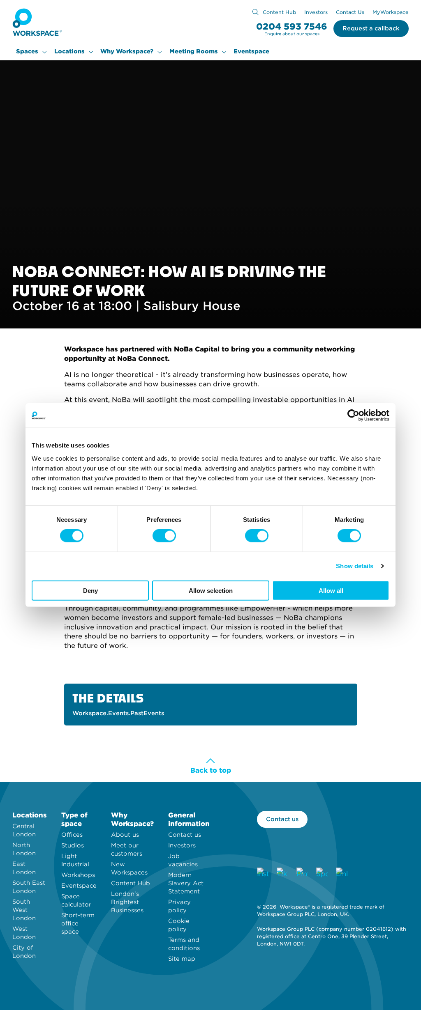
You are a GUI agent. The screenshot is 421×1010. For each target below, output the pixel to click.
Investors (316, 12)
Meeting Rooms (193, 51)
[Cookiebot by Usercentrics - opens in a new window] (353, 415)
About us (125, 834)
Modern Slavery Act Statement (186, 883)
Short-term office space (78, 923)
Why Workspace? (126, 51)
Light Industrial (75, 860)
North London (24, 849)
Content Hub (279, 12)
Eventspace (251, 51)
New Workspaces (129, 868)
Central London (24, 830)
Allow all (331, 590)
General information (189, 819)
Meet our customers (126, 849)
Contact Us (350, 12)
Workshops (78, 875)
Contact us (184, 834)
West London (24, 932)
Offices (72, 834)
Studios (72, 845)
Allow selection (211, 590)
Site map (181, 958)
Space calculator (76, 900)
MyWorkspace (390, 12)
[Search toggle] (255, 12)
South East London (28, 886)
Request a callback (371, 28)
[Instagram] (262, 873)
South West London (24, 909)
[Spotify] (322, 873)
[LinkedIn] (341, 873)
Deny (90, 590)
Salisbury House (192, 306)
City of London (24, 951)
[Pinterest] (302, 873)
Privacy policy (179, 906)
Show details (354, 565)
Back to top (210, 770)
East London (24, 868)
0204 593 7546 (291, 26)
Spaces (27, 51)
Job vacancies (183, 860)
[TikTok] (282, 873)
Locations (69, 51)
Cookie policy (179, 925)
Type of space (74, 819)
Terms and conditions (184, 944)
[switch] (164, 535)
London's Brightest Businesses (127, 902)
